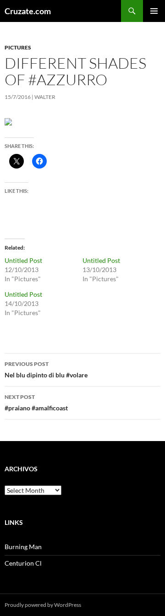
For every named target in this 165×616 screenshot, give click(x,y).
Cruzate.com (28, 11)
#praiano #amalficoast (36, 402)
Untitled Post (23, 260)
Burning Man (23, 547)
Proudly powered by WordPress (43, 604)
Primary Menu (154, 11)
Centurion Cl (23, 563)
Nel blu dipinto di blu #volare (46, 369)
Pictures (18, 47)
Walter (44, 96)
